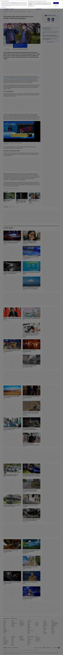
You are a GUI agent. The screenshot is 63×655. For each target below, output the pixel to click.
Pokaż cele (56, 5)
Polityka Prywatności (4, 7)
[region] (31, 4)
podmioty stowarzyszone (14, 2)
